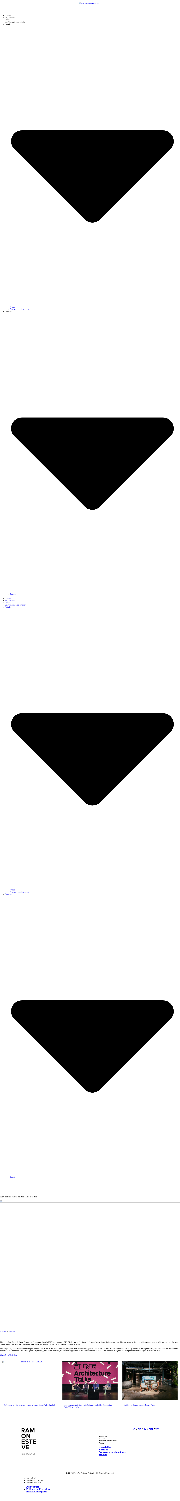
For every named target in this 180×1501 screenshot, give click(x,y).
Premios (11, 1332)
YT (157, 1429)
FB (139, 1429)
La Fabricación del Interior (15, 22)
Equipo (8, 15)
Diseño (7, 20)
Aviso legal (31, 1478)
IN (145, 1429)
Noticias (3, 1332)
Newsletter (103, 1436)
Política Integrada (34, 1482)
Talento (13, 594)
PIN (151, 1429)
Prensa (12, 307)
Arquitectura (10, 18)
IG (134, 1429)
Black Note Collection (8, 1355)
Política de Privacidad (35, 1480)
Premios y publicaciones (19, 309)
